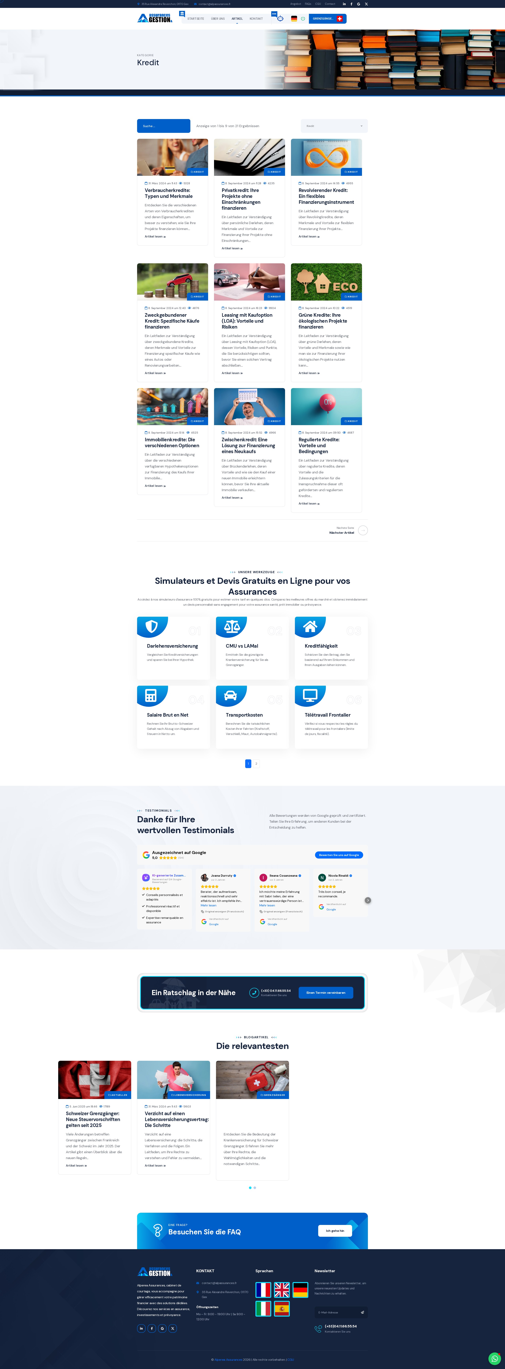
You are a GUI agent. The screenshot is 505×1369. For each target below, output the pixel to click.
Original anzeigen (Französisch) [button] (165, 911)
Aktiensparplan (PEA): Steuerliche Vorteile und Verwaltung (250, 1119)
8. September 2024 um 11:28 (243, 183)
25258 (354, 1106)
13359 (193, 1106)
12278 (266, 1106)
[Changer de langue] (294, 19)
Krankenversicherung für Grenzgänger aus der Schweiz (172, 1119)
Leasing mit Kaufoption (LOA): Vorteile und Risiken (247, 321)
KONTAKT (256, 19)
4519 (348, 308)
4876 (195, 308)
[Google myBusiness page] (358, 4)
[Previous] (361, 530)
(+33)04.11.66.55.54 (341, 1326)
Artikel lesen (154, 236)
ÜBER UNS (218, 19)
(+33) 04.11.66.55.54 (276, 991)
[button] (137, 900)
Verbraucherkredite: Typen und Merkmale (169, 193)
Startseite (195, 19)
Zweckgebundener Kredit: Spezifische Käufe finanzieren (172, 321)
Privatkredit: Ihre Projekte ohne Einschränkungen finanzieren (241, 199)
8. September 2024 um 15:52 (243, 432)
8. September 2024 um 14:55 (320, 183)
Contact (330, 4)
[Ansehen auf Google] (146, 878)
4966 (272, 432)
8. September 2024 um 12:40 (167, 308)
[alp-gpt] (280, 18)
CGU (318, 4)
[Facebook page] (351, 4)
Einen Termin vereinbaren (326, 993)
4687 (350, 432)
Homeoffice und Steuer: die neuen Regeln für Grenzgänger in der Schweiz (329, 1122)
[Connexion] (303, 19)
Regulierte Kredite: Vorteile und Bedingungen (319, 445)
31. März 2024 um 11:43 (162, 183)
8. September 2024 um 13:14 (166, 432)
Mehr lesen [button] (150, 905)
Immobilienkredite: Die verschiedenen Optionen (172, 443)
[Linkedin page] (344, 4)
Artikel (237, 19)
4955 (349, 183)
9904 (272, 308)
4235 (270, 183)
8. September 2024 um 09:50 (321, 432)
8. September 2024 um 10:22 (320, 308)
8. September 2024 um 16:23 (243, 308)
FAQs (308, 4)
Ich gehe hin (335, 1231)
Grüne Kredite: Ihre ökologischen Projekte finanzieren (323, 321)
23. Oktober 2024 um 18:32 (165, 1106)
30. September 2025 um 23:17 (325, 1106)
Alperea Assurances (228, 1360)
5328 (186, 183)
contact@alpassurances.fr (215, 4)
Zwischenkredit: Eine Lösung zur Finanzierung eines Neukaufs (248, 445)
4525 (194, 432)
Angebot (295, 4)
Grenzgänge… (325, 18)
